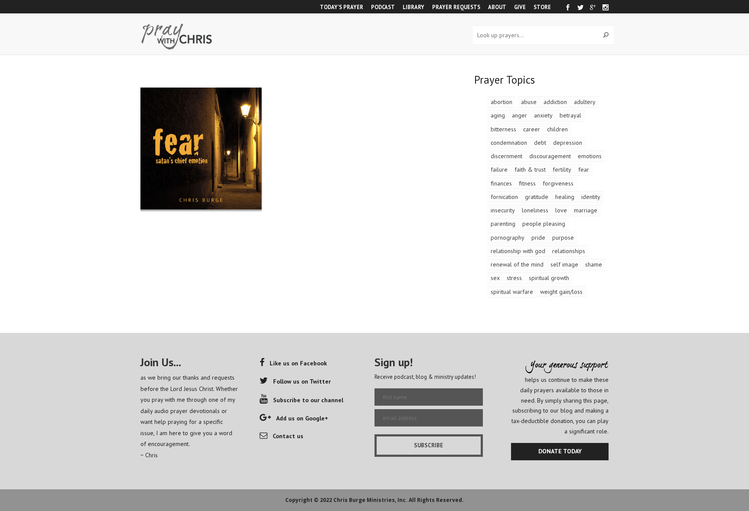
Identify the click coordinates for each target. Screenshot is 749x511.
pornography (507, 237)
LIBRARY (413, 6)
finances (501, 183)
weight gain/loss (561, 292)
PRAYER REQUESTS (456, 6)
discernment (506, 156)
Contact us (288, 436)
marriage (585, 210)
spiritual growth (549, 278)
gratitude (536, 197)
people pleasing (543, 224)
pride (538, 237)
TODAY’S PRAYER (341, 6)
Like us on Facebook (298, 363)
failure (499, 169)
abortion (501, 102)
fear (583, 169)
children (557, 129)
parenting (503, 224)
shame (593, 264)
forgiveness (558, 183)
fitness (527, 183)
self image (564, 264)
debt (540, 142)
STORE (542, 6)
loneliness (535, 210)
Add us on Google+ (302, 418)
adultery (585, 102)
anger (519, 115)
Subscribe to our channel (308, 400)
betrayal (570, 115)
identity (590, 197)
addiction (555, 102)
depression (567, 142)
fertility (562, 169)
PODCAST (383, 6)
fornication (504, 197)
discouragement (550, 156)
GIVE (520, 6)
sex (495, 278)
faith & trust (530, 169)
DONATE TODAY (560, 451)
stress (514, 278)
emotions (590, 156)
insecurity (503, 210)
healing (564, 197)
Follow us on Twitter (302, 381)
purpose (563, 237)
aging (498, 115)
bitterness (503, 129)
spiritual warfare (512, 292)
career (531, 129)
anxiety (543, 115)
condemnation (509, 142)
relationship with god (518, 251)
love (561, 210)
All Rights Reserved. (436, 500)
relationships (568, 251)
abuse (529, 102)
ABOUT (497, 6)
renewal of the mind (517, 264)
